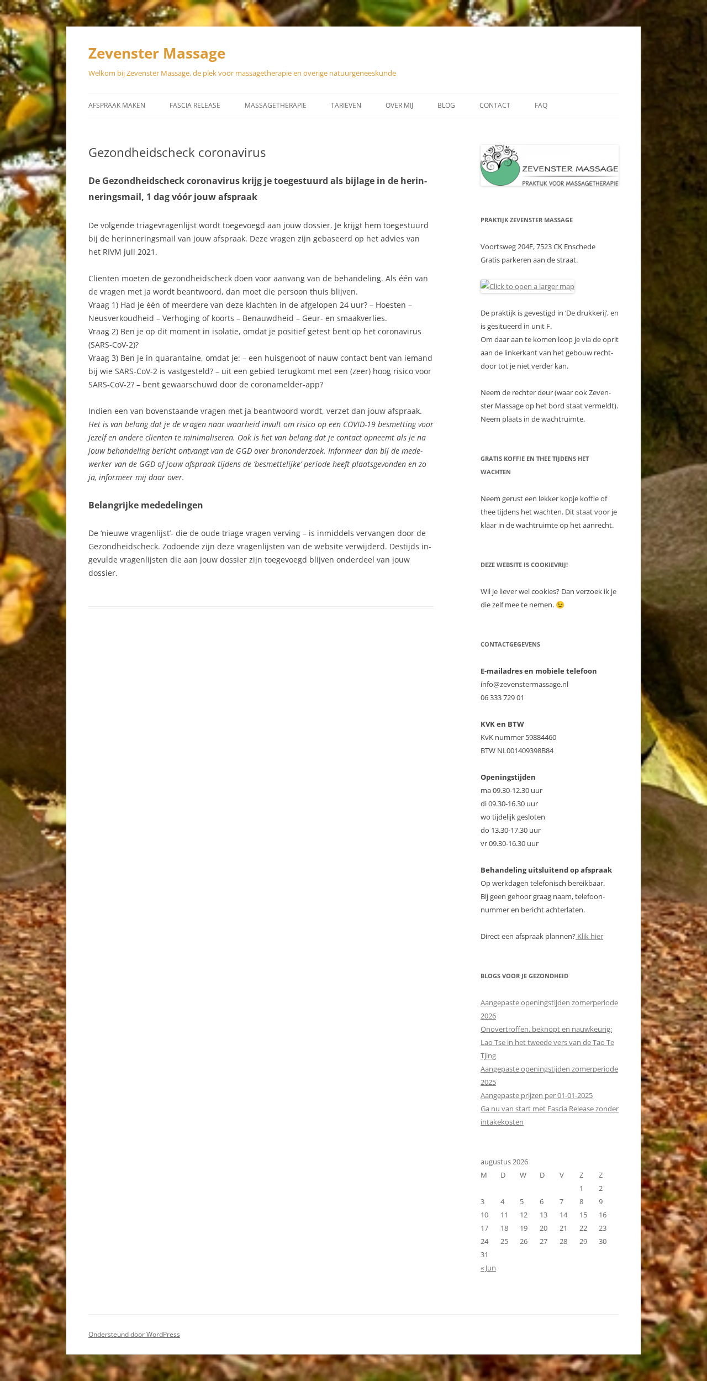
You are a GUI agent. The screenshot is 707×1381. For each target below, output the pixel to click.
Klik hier (589, 936)
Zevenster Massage (156, 53)
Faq (541, 105)
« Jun (488, 1268)
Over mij (399, 105)
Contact (494, 105)
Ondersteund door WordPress (134, 1334)
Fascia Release (195, 105)
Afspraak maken (116, 105)
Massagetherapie (276, 105)
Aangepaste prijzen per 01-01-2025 (537, 1095)
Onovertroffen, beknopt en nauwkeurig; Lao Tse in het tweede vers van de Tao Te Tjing (547, 1042)
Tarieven (346, 105)
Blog (446, 105)
